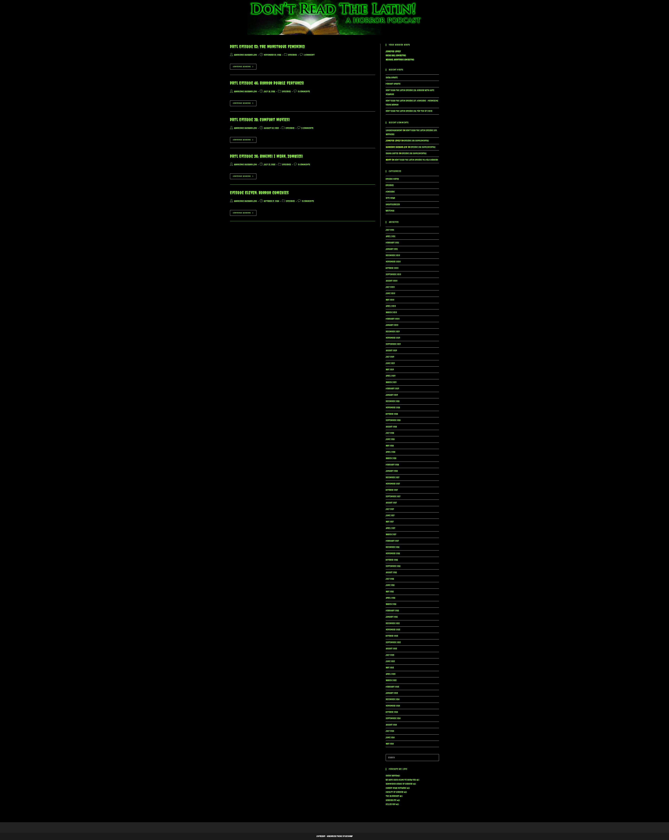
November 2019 (393, 338)
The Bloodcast (393, 796)
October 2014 (392, 712)
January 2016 (392, 617)
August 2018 (391, 426)
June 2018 (390, 439)
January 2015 (392, 693)
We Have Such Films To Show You (401, 780)
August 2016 (391, 572)
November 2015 (393, 629)
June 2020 (390, 293)
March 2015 (391, 680)
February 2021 (392, 242)
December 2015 (392, 623)
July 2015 (390, 655)
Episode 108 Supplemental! (416, 140)
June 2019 (390, 363)
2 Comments (307, 128)
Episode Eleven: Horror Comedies (259, 192)
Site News (390, 198)
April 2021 (390, 236)
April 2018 (390, 452)
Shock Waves (391, 775)
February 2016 (392, 610)
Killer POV (391, 804)
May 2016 (390, 591)
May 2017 (390, 521)
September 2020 (393, 274)
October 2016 (392, 560)
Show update (392, 77)
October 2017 (392, 490)
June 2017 (390, 515)
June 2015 (390, 661)
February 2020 (392, 319)
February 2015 (392, 687)
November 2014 (393, 706)
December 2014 (392, 699)
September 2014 (393, 718)
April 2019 (390, 376)
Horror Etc (391, 800)
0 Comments (304, 91)
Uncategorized (393, 204)
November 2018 (393, 407)
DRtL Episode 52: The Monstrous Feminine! (267, 46)
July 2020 (390, 287)
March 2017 (391, 534)
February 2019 (392, 388)
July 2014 (390, 731)
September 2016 (393, 566)
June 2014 (390, 737)
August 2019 (391, 350)
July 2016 (390, 579)
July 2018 (390, 433)
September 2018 (393, 420)
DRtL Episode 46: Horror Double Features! (267, 83)
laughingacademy (394, 130)
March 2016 (391, 604)
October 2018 (392, 414)
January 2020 (392, 325)
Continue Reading (244, 67)
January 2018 (392, 471)
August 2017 (391, 502)
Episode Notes (392, 179)
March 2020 (391, 312)
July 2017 (390, 509)
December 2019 (393, 331)
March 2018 (391, 458)
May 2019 (390, 369)
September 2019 (393, 344)
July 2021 (390, 230)
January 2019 (392, 395)
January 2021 (392, 249)
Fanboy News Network (396, 788)
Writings (390, 211)
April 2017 (390, 528)
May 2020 (390, 300)
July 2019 (390, 357)
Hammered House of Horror (399, 784)
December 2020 (393, 255)
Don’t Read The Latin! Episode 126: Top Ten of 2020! (409, 111)
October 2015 (392, 636)
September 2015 (393, 642)
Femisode (390, 192)
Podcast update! (393, 84)
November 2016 (393, 553)
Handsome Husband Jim (245, 55)
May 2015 (390, 667)
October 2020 (392, 268)
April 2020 (391, 306)
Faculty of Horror (395, 792)
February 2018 (392, 464)
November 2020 (393, 261)
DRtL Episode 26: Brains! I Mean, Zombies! (266, 156)
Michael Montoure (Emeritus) (400, 59)
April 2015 (390, 674)
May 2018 (390, 445)
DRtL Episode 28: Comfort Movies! (260, 119)
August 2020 (391, 281)
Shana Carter (392, 153)
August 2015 (391, 648)
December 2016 (392, 547)
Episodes (292, 55)
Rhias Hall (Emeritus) (396, 55)
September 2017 (393, 496)
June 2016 (390, 585)
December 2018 (392, 401)
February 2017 (392, 541)
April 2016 (390, 598)
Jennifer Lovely (393, 51)
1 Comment (309, 55)
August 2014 (391, 725)
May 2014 (390, 744)
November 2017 (393, 483)
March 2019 (391, 382)
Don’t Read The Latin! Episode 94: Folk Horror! (416, 160)
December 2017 (392, 477)
